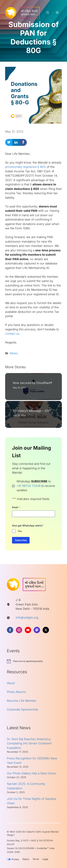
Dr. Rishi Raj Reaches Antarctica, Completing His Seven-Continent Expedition (29, 743)
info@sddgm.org (27, 617)
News (14, 353)
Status (26, 859)
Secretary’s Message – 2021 (32, 410)
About (11, 683)
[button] (47, 12)
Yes (20, 531)
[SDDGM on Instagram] (19, 630)
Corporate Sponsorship (22, 709)
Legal (45, 859)
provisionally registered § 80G (25, 167)
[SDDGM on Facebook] (10, 630)
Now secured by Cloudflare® (32, 383)
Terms (35, 859)
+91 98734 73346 (28, 486)
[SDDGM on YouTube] (28, 630)
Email (16, 507)
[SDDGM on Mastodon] (37, 630)
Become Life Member (21, 700)
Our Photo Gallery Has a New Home (31, 773)
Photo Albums (16, 692)
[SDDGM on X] (46, 630)
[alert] (33, 661)
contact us (12, 333)
